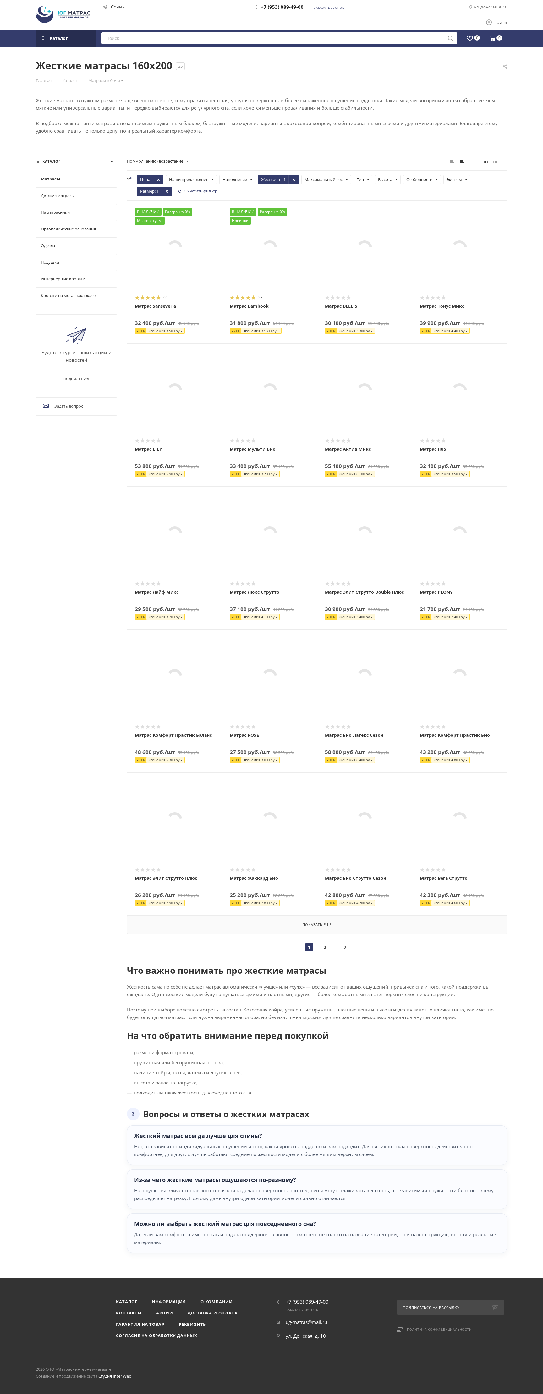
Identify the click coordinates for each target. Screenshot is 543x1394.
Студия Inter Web (114, 1376)
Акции (164, 1313)
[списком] (495, 161)
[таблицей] (505, 161)
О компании (216, 1301)
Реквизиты (193, 1324)
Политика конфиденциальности (439, 1329)
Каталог (126, 1301)
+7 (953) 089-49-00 (282, 7)
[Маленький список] (452, 161)
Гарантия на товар (140, 1324)
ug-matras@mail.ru (306, 1322)
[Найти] (450, 38)
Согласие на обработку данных (156, 1335)
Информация (169, 1301)
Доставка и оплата (213, 1313)
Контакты (128, 1313)
